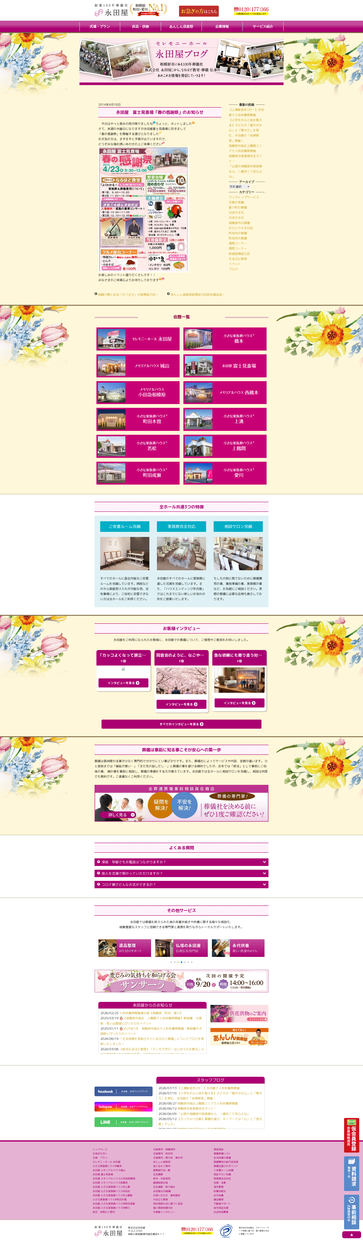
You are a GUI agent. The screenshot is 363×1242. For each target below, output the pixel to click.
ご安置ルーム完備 (223, 1170)
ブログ (233, 269)
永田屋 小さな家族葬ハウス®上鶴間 (112, 1195)
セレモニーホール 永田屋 (106, 1162)
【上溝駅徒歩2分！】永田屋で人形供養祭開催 (208, 1088)
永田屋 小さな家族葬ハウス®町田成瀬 (114, 1203)
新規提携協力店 (239, 254)
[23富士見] (143, 149)
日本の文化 (236, 212)
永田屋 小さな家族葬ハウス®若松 (111, 1191)
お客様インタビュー (164, 1212)
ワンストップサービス (244, 197)
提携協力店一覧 (161, 1170)
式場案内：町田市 (163, 1153)
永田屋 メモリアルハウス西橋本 (110, 1182)
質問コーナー (238, 243)
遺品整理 (218, 1199)
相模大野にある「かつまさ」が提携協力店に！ (129, 294)
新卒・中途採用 (161, 1178)
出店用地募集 (221, 1212)
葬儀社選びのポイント (226, 1166)
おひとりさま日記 (241, 228)
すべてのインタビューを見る (180, 724)
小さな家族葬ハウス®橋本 (107, 1166)
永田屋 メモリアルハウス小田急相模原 (114, 1178)
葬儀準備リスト (222, 1153)
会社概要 (158, 1174)
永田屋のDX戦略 (162, 1191)
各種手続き (220, 1191)
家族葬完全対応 (222, 1178)
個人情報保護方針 (163, 1207)
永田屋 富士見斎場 (103, 1174)
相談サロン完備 (222, 1174)
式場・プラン (100, 26)
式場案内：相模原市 (164, 1149)
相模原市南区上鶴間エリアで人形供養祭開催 (207, 1103)
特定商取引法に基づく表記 (168, 1203)
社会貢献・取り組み (164, 1186)
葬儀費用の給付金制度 (226, 1162)
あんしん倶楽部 (181, 26)
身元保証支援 (221, 1207)
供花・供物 (140, 26)
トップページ (100, 1149)
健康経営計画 (160, 1182)
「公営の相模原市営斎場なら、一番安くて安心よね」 (245, 171)
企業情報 (222, 26)
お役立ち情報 (160, 1199)
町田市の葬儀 (238, 233)
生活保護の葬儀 (222, 1157)
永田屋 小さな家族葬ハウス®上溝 (111, 1186)
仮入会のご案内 (161, 1166)
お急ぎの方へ (100, 1153)
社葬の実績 (236, 202)
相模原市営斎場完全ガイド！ (197, 1108)
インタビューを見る (122, 683)
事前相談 (218, 1149)
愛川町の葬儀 (238, 207)
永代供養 (218, 1195)
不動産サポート (222, 1203)
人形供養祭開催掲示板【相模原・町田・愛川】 (151, 1013)
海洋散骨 (218, 1186)
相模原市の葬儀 (239, 223)
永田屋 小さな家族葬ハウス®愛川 (111, 1207)
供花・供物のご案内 (104, 1212)
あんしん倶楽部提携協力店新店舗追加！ (198, 294)
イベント (235, 264)
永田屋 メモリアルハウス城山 (109, 1170)
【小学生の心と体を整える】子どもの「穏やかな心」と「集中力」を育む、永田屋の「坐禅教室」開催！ (245, 130)
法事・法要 (220, 1182)
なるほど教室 (238, 259)
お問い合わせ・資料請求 (166, 1195)
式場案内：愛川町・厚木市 (168, 1157)
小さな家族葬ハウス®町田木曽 (110, 1199)
